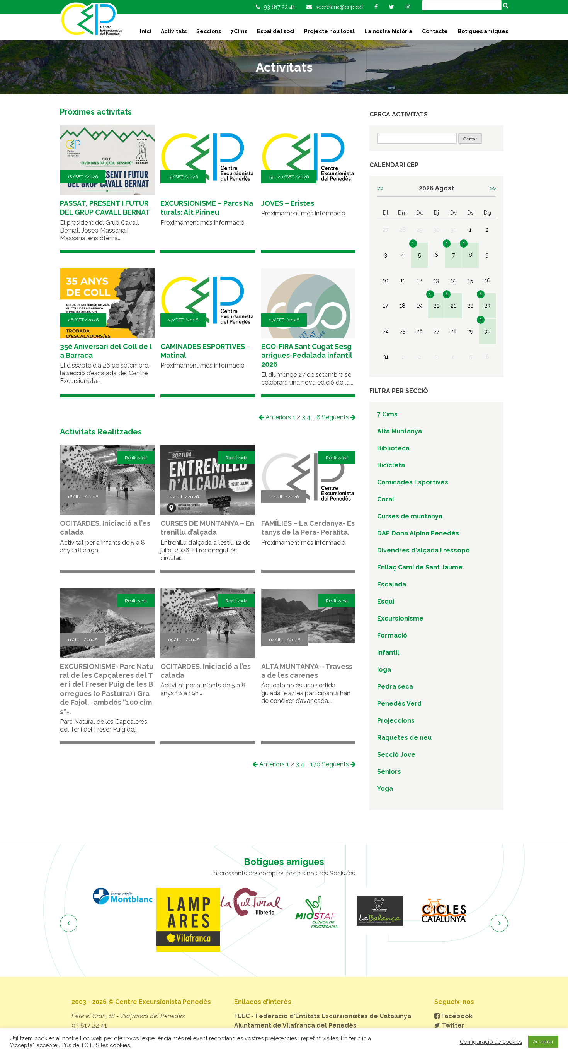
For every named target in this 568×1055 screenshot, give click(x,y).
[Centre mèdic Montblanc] (124, 896)
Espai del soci (275, 31)
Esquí (385, 601)
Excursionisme (400, 618)
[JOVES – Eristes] (308, 186)
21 (453, 306)
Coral (385, 499)
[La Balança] (380, 911)
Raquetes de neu (404, 737)
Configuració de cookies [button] (491, 1041)
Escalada (391, 584)
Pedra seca (395, 686)
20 (436, 306)
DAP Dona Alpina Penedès (418, 533)
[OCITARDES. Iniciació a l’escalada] (107, 514)
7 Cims (387, 414)
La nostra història (388, 31)
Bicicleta (391, 465)
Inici (145, 31)
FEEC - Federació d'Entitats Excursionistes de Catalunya (322, 1016)
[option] (124, 896)
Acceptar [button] (543, 1042)
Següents (336, 417)
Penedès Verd (399, 703)
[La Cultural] (252, 902)
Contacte (435, 31)
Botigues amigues (482, 31)
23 (487, 306)
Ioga (384, 669)
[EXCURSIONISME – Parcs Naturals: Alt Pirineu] (207, 186)
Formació (392, 635)
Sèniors (389, 771)
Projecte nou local (329, 31)
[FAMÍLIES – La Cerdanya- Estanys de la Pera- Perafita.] (308, 506)
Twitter (452, 1025)
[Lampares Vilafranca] (188, 920)
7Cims (239, 31)
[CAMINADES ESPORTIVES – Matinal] (207, 329)
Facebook (456, 1016)
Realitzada (136, 457)
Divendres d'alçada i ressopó (423, 550)
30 (487, 331)
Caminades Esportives (412, 482)
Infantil (388, 652)
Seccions (208, 31)
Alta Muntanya (399, 431)
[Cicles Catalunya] (443, 911)
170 (315, 764)
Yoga (385, 788)
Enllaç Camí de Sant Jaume (420, 567)
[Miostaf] (316, 911)
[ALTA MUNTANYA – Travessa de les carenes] (308, 641)
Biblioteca (393, 448)
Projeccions (396, 720)
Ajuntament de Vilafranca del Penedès (295, 1025)
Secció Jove (396, 754)
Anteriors (277, 417)
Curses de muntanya (409, 516)
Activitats (174, 31)
